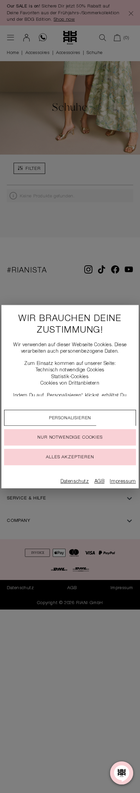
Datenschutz (74, 481)
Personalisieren (70, 418)
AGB (99, 481)
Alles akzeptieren (70, 457)
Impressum (123, 481)
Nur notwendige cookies (69, 438)
